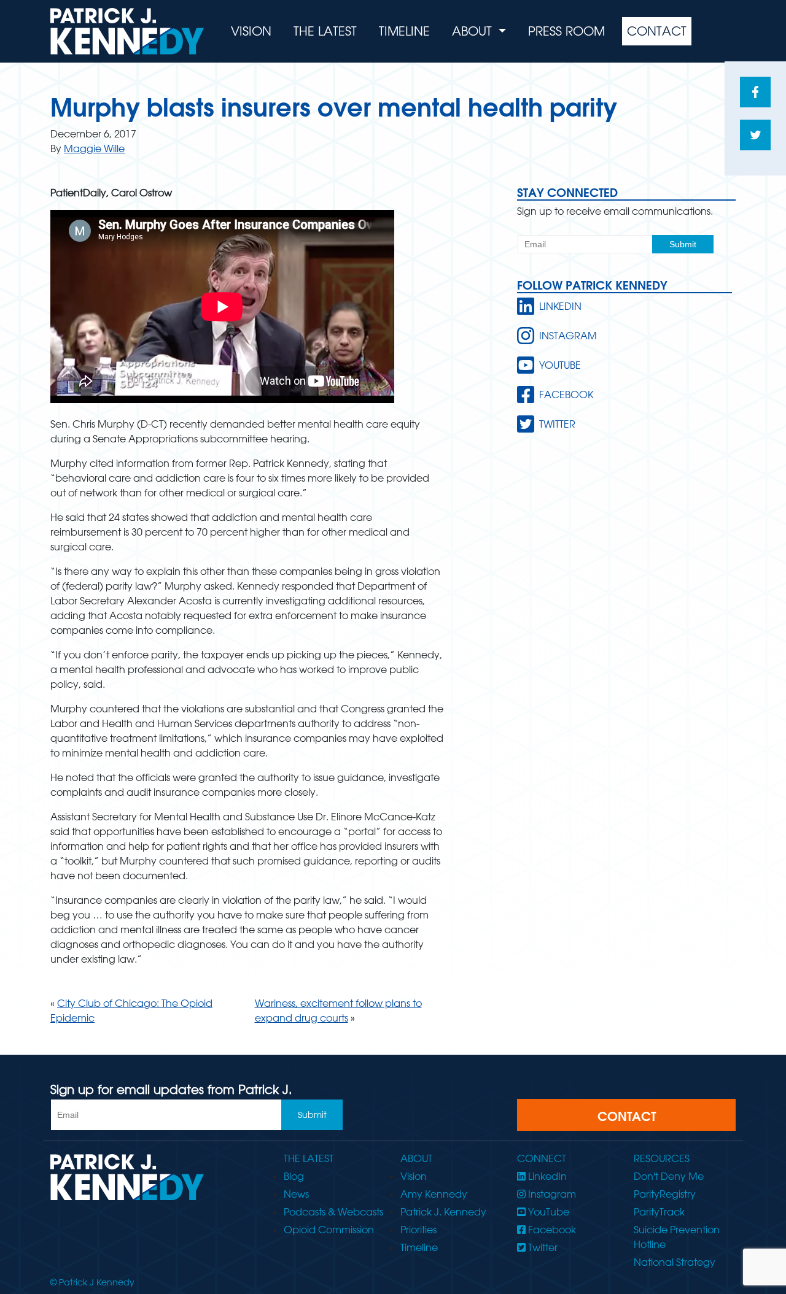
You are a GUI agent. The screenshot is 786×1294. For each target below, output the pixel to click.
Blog (294, 1176)
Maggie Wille (94, 148)
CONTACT (626, 1116)
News (296, 1194)
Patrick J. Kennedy (443, 1212)
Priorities (418, 1229)
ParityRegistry (665, 1194)
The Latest (325, 31)
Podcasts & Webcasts (333, 1212)
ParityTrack (659, 1212)
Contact (657, 31)
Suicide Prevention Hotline (677, 1236)
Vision (251, 31)
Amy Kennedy (433, 1194)
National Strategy (674, 1262)
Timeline (404, 31)
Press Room (566, 31)
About (474, 31)
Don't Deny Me (669, 1176)
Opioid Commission (329, 1229)
